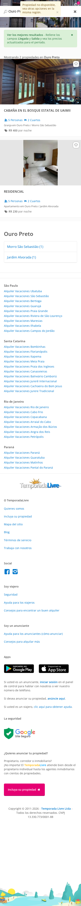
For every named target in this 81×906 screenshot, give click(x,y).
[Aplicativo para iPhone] (56, 672)
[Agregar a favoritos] (76, 64)
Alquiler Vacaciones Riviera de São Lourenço (33, 316)
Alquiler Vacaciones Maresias (23, 321)
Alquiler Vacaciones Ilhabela (22, 326)
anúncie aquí (56, 698)
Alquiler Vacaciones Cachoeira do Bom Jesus (33, 386)
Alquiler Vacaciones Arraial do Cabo (27, 422)
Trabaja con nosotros (18, 548)
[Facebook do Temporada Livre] (8, 573)
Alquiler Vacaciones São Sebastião (26, 296)
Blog (7, 532)
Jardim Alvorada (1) (21, 257)
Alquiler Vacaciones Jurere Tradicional (29, 391)
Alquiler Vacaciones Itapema (22, 356)
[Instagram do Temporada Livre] (15, 573)
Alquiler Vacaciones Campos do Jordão (29, 331)
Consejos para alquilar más (22, 641)
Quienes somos (14, 508)
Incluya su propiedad (18, 516)
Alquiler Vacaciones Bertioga (22, 301)
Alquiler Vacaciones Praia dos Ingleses (29, 366)
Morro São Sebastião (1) (25, 246)
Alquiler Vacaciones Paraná (22, 452)
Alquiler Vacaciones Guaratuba (24, 457)
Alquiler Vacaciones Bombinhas (24, 347)
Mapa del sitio (13, 524)
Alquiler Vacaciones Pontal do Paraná (28, 467)
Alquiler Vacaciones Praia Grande (26, 311)
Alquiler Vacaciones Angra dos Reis (27, 432)
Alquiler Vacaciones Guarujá (22, 306)
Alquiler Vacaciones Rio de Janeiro (26, 407)
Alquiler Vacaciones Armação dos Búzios (30, 427)
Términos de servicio (17, 540)
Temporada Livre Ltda (56, 808)
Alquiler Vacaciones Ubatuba (23, 291)
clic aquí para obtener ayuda (53, 707)
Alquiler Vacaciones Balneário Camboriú (30, 376)
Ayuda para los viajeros (19, 602)
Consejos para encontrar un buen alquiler (31, 610)
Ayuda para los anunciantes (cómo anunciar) (33, 634)
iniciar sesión (49, 682)
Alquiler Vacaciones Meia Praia (24, 361)
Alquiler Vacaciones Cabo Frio (23, 412)
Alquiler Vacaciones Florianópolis (25, 351)
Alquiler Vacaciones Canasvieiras (25, 371)
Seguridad (10, 594)
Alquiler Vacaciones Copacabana (25, 417)
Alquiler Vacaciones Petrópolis (24, 437)
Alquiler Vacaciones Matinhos (23, 462)
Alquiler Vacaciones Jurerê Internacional (30, 381)
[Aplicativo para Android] (21, 672)
